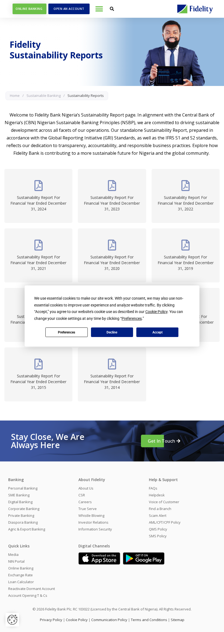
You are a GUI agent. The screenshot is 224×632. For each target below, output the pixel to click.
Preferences (66, 332)
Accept (157, 332)
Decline (112, 332)
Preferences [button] (132, 318)
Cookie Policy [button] (156, 311)
